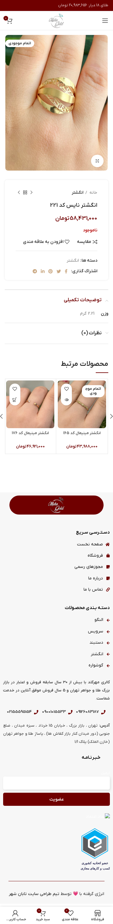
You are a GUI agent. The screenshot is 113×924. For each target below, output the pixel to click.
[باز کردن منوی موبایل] (105, 20)
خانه (93, 192)
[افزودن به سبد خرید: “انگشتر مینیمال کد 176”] (14, 399)
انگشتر (77, 192)
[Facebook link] (66, 271)
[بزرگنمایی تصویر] (97, 161)
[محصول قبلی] (31, 192)
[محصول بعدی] (19, 192)
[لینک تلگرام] (35, 271)
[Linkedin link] (42, 271)
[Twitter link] (59, 271)
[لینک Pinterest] (50, 271)
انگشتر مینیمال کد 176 (30, 433)
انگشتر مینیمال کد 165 (82, 433)
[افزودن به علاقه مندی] (66, 389)
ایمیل (105, 773)
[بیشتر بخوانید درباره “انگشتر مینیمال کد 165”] (66, 399)
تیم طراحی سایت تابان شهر (34, 894)
